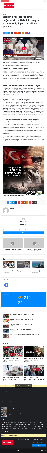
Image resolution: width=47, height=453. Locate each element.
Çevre (29, 428)
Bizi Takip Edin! (4, 431)
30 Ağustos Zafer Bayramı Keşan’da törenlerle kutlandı (11, 359)
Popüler (8, 310)
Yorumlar (39, 310)
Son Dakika (25, 426)
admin (4, 29)
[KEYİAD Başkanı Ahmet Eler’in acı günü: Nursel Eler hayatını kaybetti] (34, 351)
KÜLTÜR (10, 424)
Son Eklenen (23, 310)
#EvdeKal (3, 422)
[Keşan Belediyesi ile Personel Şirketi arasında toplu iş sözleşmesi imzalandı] (9, 264)
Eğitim (34, 422)
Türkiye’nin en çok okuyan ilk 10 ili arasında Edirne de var (21, 319)
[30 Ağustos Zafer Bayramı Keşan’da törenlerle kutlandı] (13, 351)
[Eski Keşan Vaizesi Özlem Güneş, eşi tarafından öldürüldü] (6, 316)
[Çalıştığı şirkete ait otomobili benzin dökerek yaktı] (6, 331)
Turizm (10, 428)
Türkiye (14, 428)
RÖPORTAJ (33, 424)
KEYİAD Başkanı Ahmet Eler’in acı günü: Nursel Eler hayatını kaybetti (33, 360)
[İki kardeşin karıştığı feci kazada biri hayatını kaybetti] (6, 326)
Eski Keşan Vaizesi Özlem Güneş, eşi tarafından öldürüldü (22, 314)
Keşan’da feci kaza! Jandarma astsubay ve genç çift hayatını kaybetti (24, 334)
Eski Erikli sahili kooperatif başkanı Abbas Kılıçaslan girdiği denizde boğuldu (37, 270)
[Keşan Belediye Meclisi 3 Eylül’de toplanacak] (4, 409)
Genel (37, 422)
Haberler (9, 11)
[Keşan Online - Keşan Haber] (9, 5)
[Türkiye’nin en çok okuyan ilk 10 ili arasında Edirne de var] (6, 321)
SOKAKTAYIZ (20, 426)
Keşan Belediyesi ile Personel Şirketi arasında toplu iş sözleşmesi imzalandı (9, 270)
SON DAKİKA (31, 426)
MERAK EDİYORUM (22, 424)
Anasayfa (5, 11)
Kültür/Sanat (16, 424)
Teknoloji (2, 428)
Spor (35, 426)
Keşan (7, 424)
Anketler (7, 422)
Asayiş (11, 422)
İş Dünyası (39, 428)
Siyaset (15, 426)
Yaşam (25, 428)
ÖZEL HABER (34, 428)
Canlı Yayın (25, 422)
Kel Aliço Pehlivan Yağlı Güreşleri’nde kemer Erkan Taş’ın (34, 378)
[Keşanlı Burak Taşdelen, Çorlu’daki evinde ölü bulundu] (23, 264)
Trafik (7, 428)
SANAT (38, 424)
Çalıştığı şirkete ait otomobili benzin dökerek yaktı (20, 329)
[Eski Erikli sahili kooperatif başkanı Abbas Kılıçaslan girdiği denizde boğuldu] (38, 264)
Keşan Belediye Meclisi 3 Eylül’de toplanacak (17, 408)
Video (22, 428)
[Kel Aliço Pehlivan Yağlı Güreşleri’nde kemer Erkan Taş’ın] (34, 370)
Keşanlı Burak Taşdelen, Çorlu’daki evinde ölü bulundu (23, 269)
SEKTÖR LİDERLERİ (4, 426)
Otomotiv (28, 424)
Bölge (15, 422)
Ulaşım (18, 428)
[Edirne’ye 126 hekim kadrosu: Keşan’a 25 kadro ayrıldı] (13, 370)
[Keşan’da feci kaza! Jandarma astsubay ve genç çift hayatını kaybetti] (6, 336)
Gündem (41, 422)
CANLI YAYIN (20, 422)
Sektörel (10, 426)
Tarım (42, 426)
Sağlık (42, 424)
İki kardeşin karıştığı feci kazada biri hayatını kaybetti (21, 324)
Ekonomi (30, 422)
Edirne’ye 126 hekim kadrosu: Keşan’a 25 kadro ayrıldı (11, 378)
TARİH (39, 426)
